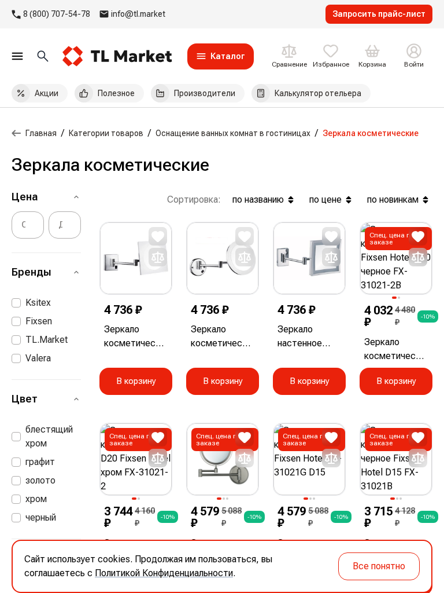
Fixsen (38, 321)
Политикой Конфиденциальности (164, 573)
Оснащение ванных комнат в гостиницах (233, 133)
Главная (41, 133)
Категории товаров (106, 133)
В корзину (136, 381)
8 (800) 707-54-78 (56, 14)
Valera (38, 358)
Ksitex (38, 302)
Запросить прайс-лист (379, 14)
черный (40, 517)
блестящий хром (49, 436)
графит (40, 461)
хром (36, 498)
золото (40, 480)
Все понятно (379, 566)
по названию (258, 199)
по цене (325, 199)
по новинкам (393, 199)
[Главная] (16, 133)
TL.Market (46, 339)
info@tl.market (138, 14)
